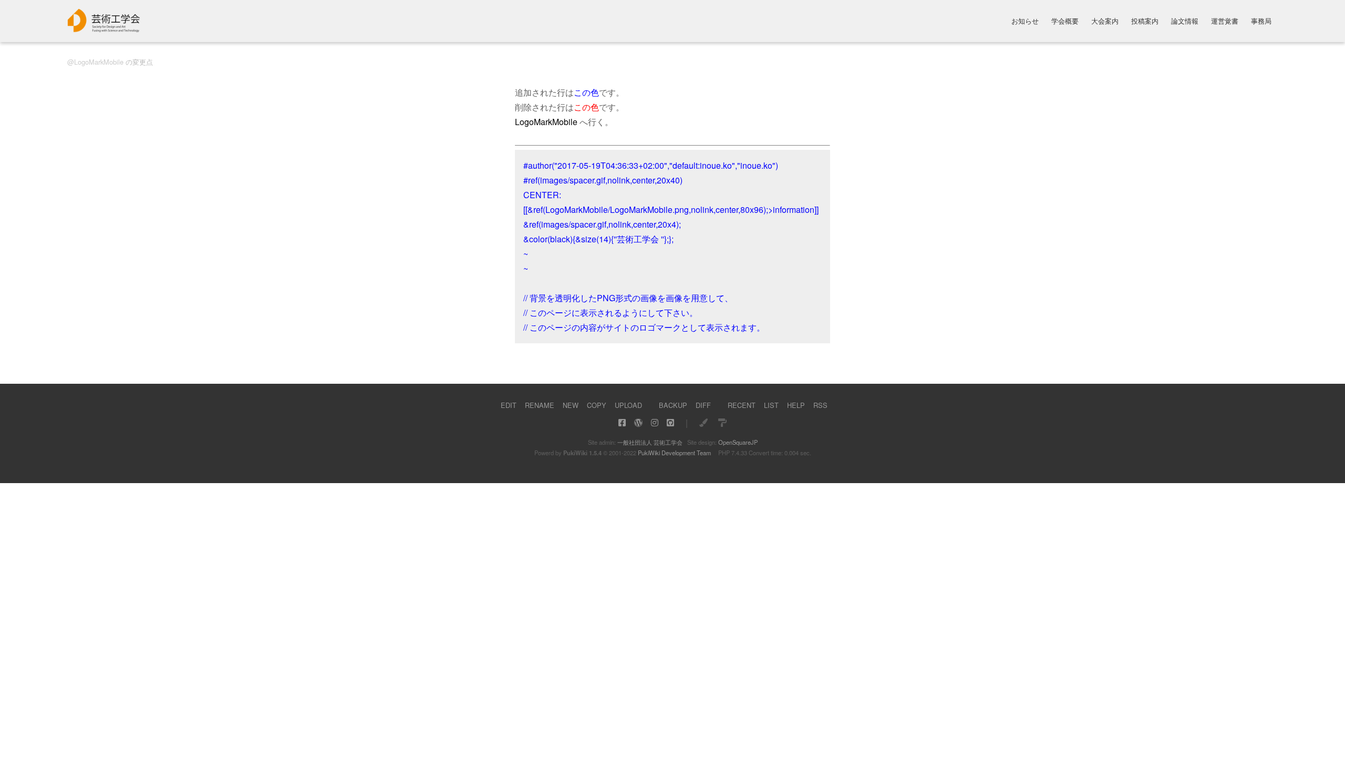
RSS (820, 405)
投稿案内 (1144, 22)
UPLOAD (628, 405)
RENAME (539, 405)
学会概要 (1065, 22)
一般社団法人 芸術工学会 (649, 442)
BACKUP (673, 405)
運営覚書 (1224, 22)
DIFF (703, 405)
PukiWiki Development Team (674, 452)
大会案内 (1105, 22)
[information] (104, 29)
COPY (596, 405)
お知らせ (1025, 22)
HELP (796, 405)
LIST (771, 405)
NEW (570, 405)
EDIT (508, 405)
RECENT (742, 405)
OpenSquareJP (738, 442)
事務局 (1261, 22)
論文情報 (1184, 22)
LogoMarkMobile (98, 62)
